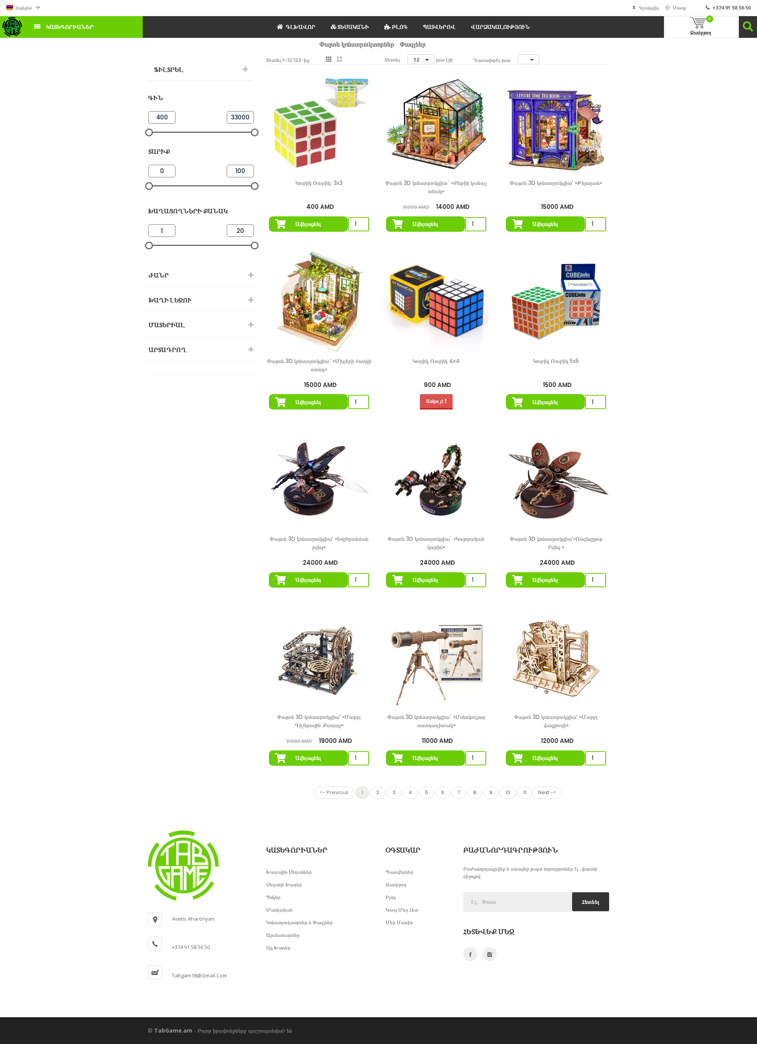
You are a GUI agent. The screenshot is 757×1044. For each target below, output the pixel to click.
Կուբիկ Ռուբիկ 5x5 (556, 361)
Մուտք (679, 7)
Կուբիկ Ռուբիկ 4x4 (436, 361)
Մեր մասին (399, 922)
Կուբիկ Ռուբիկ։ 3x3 (319, 183)
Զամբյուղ (396, 884)
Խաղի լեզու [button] (170, 300)
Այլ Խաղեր (278, 947)
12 (416, 59)
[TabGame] (12, 27)
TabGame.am (173, 1030)
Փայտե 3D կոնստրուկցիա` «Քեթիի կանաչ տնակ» (436, 187)
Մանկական (279, 909)
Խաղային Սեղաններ (289, 871)
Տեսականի (352, 27)
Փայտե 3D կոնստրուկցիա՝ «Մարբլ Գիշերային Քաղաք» (319, 721)
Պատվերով (439, 27)
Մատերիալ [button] (167, 324)
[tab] (201, 70)
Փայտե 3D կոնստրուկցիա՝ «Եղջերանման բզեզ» (319, 543)
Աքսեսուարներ (283, 934)
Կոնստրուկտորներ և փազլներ (299, 922)
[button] (23, 7)
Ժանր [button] (159, 275)
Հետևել (590, 902)
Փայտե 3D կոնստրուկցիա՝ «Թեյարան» (556, 183)
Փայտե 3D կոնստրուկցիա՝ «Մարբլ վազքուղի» (556, 721)
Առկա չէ (435, 401)
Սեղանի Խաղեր (284, 884)
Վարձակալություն (500, 27)
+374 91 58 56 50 (731, 7)
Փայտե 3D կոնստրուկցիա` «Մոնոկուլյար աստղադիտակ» (436, 721)
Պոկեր (273, 897)
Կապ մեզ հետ (402, 909)
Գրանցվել (649, 7)
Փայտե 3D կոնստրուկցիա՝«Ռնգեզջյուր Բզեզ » (556, 543)
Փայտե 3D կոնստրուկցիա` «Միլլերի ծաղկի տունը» (319, 365)
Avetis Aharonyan (193, 918)
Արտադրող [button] (167, 349)
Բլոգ (399, 27)
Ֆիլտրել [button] (168, 69)
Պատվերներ (400, 871)
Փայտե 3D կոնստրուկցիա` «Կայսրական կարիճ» (436, 543)
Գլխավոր (300, 27)
